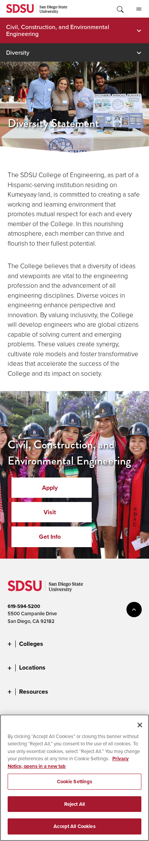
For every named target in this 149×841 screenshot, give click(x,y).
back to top (134, 609)
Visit (50, 512)
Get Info (50, 536)
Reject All (74, 804)
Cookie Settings (74, 781)
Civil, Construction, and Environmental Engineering (57, 30)
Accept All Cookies (74, 826)
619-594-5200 (24, 606)
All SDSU (138, 9)
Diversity (17, 52)
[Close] (139, 725)
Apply (50, 487)
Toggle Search (119, 9)
